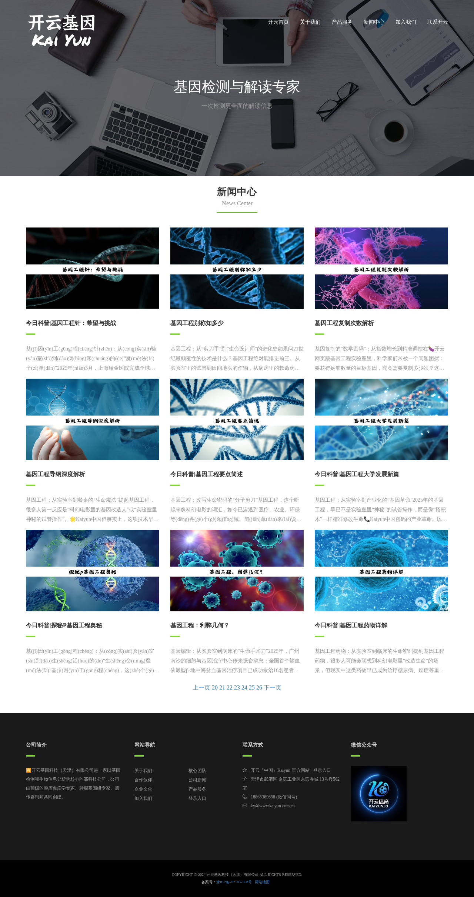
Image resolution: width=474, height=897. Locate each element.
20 (215, 687)
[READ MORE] (92, 268)
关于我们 (310, 22)
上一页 (201, 687)
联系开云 (437, 22)
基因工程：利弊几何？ (200, 625)
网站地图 (262, 882)
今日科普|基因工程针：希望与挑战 (71, 323)
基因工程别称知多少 (197, 323)
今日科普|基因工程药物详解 (351, 625)
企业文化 (143, 789)
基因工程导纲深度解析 (55, 474)
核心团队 (197, 770)
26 (259, 687)
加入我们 (405, 22)
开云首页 (278, 22)
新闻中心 (374, 22)
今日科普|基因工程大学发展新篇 (357, 474)
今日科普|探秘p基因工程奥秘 (64, 625)
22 (230, 687)
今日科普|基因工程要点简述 (206, 474)
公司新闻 (197, 780)
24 (244, 687)
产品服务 (342, 22)
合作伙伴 (143, 780)
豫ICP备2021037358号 (234, 882)
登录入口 (197, 798)
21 (222, 687)
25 (252, 687)
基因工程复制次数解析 (344, 323)
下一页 (272, 687)
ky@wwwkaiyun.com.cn (273, 805)
